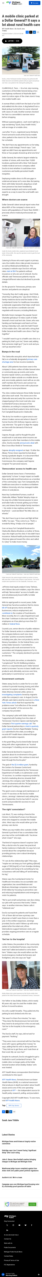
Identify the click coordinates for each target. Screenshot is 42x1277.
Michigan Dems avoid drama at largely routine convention (19, 1142)
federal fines (15, 624)
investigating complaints (12, 695)
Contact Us (7, 1239)
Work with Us (8, 1243)
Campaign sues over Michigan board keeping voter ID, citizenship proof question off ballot (20, 1185)
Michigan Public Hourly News (13, 1252)
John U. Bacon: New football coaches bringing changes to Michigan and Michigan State (19, 1160)
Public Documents (10, 1247)
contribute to (7, 613)
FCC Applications (9, 1264)
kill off (4, 608)
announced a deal (27, 443)
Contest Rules (8, 1256)
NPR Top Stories (14, 1105)
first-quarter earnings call (21, 724)
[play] (3, 1274)
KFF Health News (13, 1100)
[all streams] (39, 1274)
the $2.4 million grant (20, 765)
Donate (35, 3)
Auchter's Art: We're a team (12, 1177)
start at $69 (11, 271)
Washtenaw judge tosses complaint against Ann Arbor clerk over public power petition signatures (20, 1169)
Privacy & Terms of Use (11, 1260)
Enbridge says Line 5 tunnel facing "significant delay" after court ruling (19, 1151)
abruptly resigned (16, 450)
